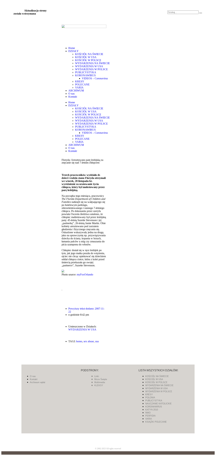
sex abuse (89, 341)
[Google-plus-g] (113, 7)
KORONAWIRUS (85, 75)
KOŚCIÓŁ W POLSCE (88, 60)
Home (71, 48)
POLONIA (150, 397)
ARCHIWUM (76, 90)
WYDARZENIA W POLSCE (91, 69)
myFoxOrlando (85, 274)
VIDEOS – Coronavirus (95, 78)
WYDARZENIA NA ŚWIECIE (92, 63)
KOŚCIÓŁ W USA (86, 57)
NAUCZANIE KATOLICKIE (158, 403)
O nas (71, 93)
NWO (148, 412)
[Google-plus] (108, 439)
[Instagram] (94, 16)
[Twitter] (104, 7)
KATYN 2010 (151, 409)
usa (97, 341)
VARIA (79, 87)
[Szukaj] (200, 13)
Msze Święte (100, 379)
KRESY (79, 81)
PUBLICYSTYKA (85, 72)
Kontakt (72, 96)
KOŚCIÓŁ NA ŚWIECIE (89, 54)
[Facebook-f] (94, 7)
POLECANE (82, 84)
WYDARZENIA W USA (89, 66)
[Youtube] (104, 16)
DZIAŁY (73, 51)
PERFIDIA (150, 415)
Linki (96, 376)
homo (79, 341)
